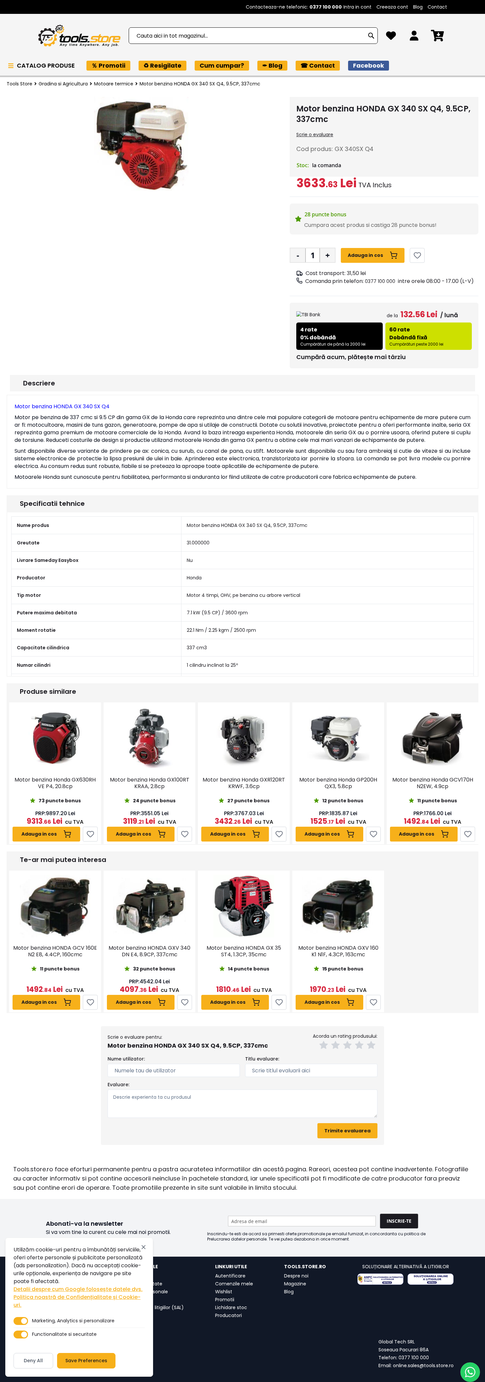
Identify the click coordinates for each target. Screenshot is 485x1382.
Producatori (228, 1315)
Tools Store (19, 84)
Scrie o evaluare (314, 134)
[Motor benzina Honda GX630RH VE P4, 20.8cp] (55, 738)
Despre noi (296, 1276)
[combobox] (253, 35)
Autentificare (230, 1276)
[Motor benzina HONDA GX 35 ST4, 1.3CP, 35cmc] (244, 906)
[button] (324, 1046)
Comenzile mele (234, 1283)
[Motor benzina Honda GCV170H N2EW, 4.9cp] (432, 738)
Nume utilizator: (126, 1059)
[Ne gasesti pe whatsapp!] (470, 1372)
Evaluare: (118, 1084)
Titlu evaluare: (262, 1059)
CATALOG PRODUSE (46, 65)
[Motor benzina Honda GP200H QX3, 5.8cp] (338, 738)
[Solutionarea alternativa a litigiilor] (380, 1279)
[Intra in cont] (414, 37)
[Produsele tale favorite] (391, 37)
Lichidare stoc (231, 1307)
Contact (437, 7)
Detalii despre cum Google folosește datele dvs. (78, 1289)
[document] (79, 1307)
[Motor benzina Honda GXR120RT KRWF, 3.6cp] (244, 738)
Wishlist (223, 1291)
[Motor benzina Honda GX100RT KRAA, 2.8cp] (149, 738)
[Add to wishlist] (417, 255)
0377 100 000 (380, 281)
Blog (418, 7)
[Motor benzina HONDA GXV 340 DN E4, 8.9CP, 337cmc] (149, 906)
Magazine (295, 1283)
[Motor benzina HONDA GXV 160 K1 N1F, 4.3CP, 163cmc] (338, 906)
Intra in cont (357, 7)
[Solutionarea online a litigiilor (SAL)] (430, 1279)
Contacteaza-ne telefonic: (294, 7)
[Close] (143, 1247)
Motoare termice (113, 84)
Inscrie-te (399, 1221)
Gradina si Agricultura (63, 84)
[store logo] (79, 36)
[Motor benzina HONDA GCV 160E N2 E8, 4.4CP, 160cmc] (55, 906)
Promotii (224, 1299)
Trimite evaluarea (347, 1130)
